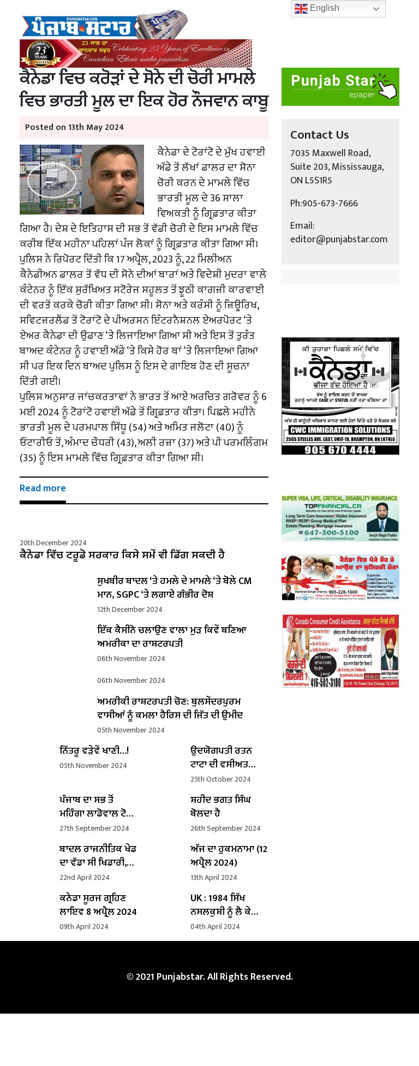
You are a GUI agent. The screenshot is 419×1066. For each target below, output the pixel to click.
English (323, 8)
